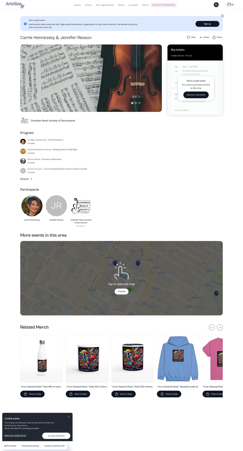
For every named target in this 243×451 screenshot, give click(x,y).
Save (193, 37)
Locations (133, 5)
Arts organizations (105, 5)
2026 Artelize (10, 446)
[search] (216, 4)
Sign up (207, 24)
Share (219, 37)
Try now (121, 291)
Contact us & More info (54, 446)
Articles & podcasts (30, 446)
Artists (88, 5)
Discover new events (196, 95)
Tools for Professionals (163, 5)
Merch (145, 5)
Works (121, 5)
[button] (31, 179)
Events (77, 5)
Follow (206, 37)
